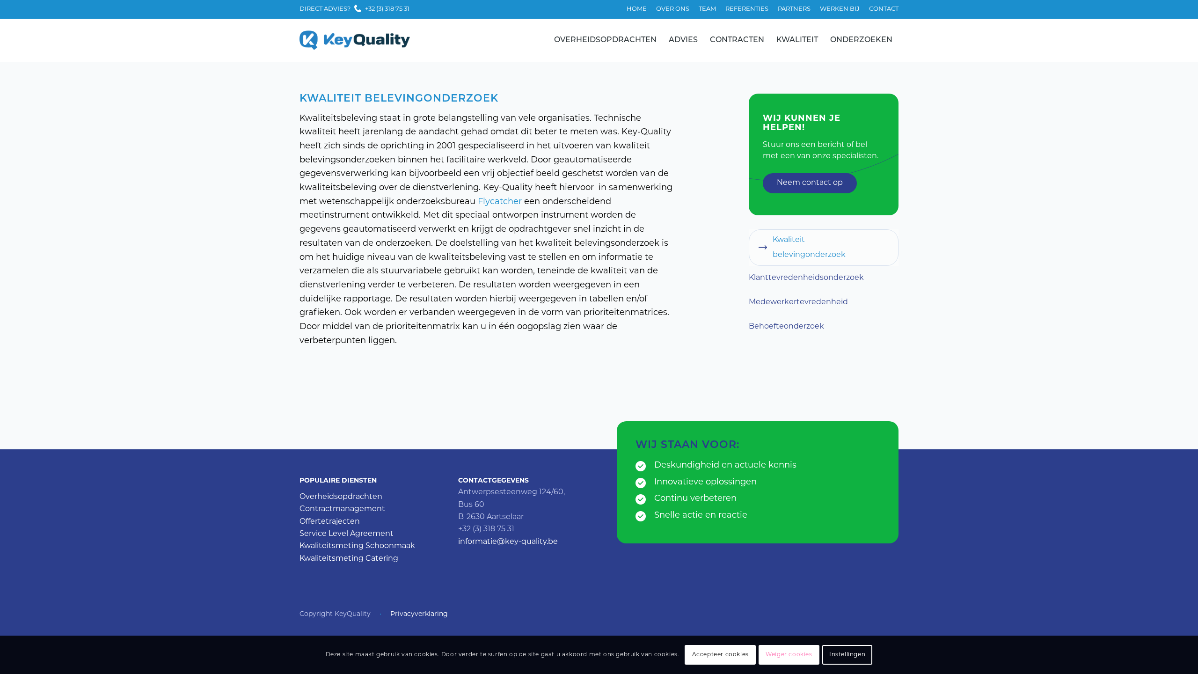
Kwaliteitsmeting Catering (349, 559)
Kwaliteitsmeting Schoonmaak (357, 546)
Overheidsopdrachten (341, 497)
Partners (794, 9)
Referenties (746, 9)
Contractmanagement (342, 509)
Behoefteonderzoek (786, 326)
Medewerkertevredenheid (798, 302)
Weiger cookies (789, 655)
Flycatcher (500, 202)
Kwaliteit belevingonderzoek (809, 247)
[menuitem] (636, 9)
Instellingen (847, 655)
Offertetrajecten (330, 522)
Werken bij (840, 9)
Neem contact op (810, 183)
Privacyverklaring (419, 614)
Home (637, 9)
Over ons (672, 9)
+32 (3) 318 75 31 (387, 9)
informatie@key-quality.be (508, 542)
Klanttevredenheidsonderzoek (806, 278)
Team (707, 9)
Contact (883, 9)
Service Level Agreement (347, 534)
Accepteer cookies (720, 655)
